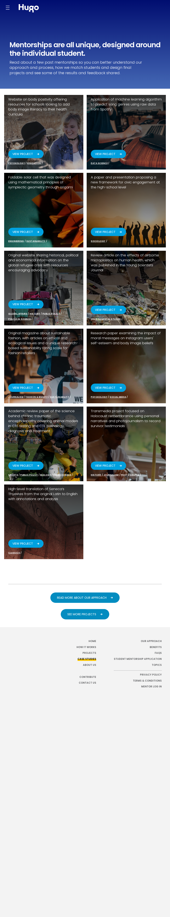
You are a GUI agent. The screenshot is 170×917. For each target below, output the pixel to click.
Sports (13, 475)
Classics (14, 552)
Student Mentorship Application (138, 659)
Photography (130, 475)
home (92, 641)
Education (34, 163)
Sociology (98, 241)
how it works (86, 647)
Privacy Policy (151, 674)
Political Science (19, 319)
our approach (151, 641)
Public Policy (51, 313)
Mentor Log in (151, 686)
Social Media (118, 397)
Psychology (16, 163)
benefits (156, 647)
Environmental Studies (106, 319)
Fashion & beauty (37, 397)
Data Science (99, 163)
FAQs (158, 653)
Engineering (16, 241)
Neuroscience (62, 475)
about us (89, 665)
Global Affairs (17, 313)
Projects (89, 653)
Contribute (87, 677)
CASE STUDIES (87, 659)
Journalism (15, 397)
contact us (87, 682)
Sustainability (35, 241)
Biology (45, 475)
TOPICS (157, 665)
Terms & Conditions (147, 680)
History (35, 313)
